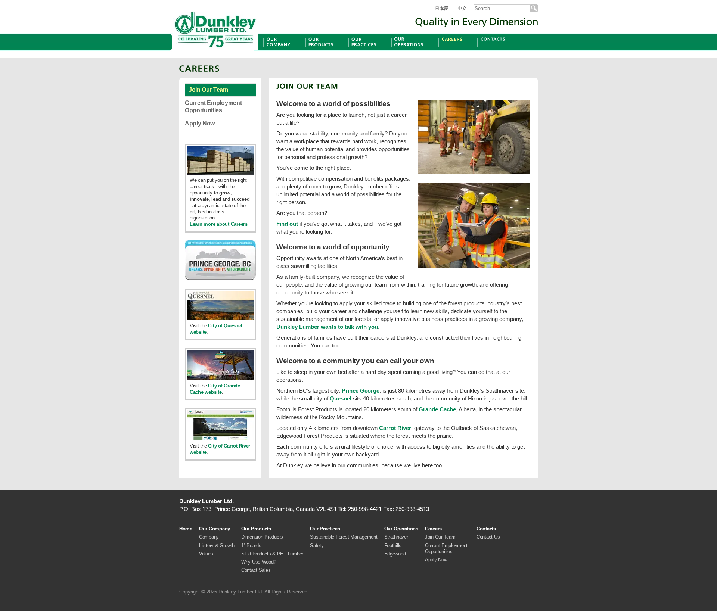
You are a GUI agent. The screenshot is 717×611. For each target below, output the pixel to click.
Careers (433, 528)
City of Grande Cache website (215, 389)
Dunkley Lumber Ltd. (215, 28)
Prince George (360, 390)
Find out (287, 224)
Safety (316, 545)
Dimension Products (262, 537)
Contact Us (488, 537)
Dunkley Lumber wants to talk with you (327, 327)
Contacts (486, 528)
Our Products (256, 528)
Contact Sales (256, 570)
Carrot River (395, 428)
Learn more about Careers (219, 224)
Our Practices (325, 528)
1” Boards (251, 545)
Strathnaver (396, 537)
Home (185, 528)
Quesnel (340, 398)
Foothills (393, 545)
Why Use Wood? (258, 562)
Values (206, 554)
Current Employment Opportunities (213, 106)
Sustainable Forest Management (343, 537)
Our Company (214, 528)
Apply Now (200, 123)
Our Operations (401, 528)
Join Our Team (208, 90)
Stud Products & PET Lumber (272, 554)
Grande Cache (437, 409)
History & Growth (217, 545)
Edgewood (395, 554)
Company (209, 537)
